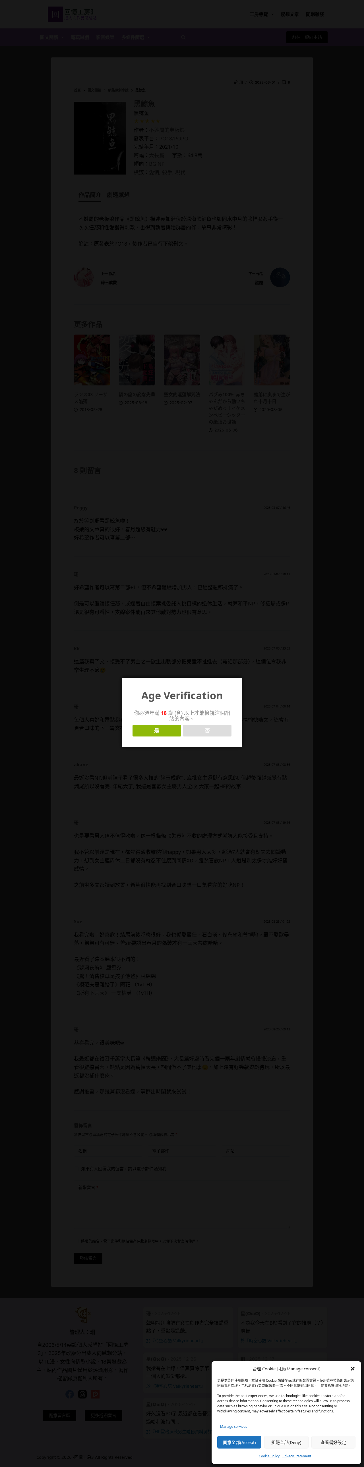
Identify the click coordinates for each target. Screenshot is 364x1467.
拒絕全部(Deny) (286, 1442)
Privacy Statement (296, 1456)
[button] (352, 1368)
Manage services (233, 1426)
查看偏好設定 (333, 1442)
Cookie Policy (269, 1456)
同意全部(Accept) (239, 1442)
